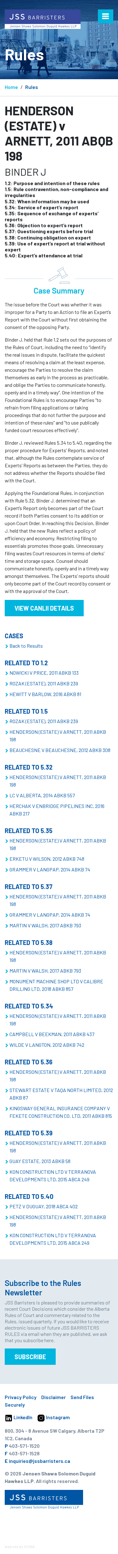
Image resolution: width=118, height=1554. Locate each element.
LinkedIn (22, 1417)
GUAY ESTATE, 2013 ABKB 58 (39, 1161)
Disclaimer (53, 1397)
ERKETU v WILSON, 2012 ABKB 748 (46, 859)
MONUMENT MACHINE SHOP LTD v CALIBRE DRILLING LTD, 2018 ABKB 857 (56, 985)
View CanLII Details (44, 608)
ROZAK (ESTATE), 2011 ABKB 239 (43, 683)
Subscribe (30, 1356)
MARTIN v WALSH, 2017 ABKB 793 (45, 925)
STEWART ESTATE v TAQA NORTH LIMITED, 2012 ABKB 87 (61, 1094)
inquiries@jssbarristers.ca (39, 1461)
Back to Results (26, 646)
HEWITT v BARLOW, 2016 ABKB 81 (45, 694)
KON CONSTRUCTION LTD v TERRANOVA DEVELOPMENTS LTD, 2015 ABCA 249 (52, 1175)
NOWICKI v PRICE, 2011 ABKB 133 (44, 673)
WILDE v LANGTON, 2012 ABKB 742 (46, 1045)
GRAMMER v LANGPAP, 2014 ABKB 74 (49, 869)
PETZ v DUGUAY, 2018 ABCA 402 (43, 1206)
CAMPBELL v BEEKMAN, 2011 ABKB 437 (51, 1034)
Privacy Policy (21, 1397)
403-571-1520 (24, 1446)
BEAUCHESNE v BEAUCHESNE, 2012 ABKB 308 (59, 750)
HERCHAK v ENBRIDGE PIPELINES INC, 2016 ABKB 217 (56, 809)
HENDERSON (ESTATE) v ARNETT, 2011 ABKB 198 (57, 735)
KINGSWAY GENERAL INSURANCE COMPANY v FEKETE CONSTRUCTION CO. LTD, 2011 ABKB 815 (60, 1112)
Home (11, 87)
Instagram (57, 1417)
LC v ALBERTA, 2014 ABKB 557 (42, 795)
